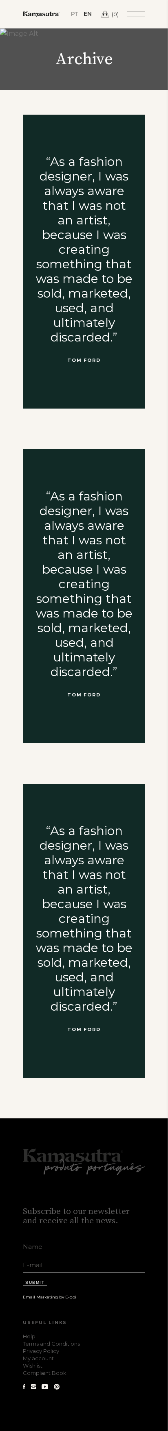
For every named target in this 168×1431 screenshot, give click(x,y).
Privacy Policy (41, 1351)
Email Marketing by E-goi (49, 1297)
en (88, 13)
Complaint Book (44, 1373)
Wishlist (32, 1365)
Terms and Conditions (51, 1343)
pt (75, 13)
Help (29, 1336)
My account (38, 1358)
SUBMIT (34, 1282)
